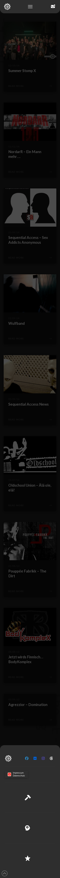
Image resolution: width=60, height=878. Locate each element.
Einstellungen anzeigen (30, 866)
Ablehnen (30, 856)
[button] (54, 825)
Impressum (43, 873)
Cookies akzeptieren (30, 847)
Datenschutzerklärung (24, 873)
